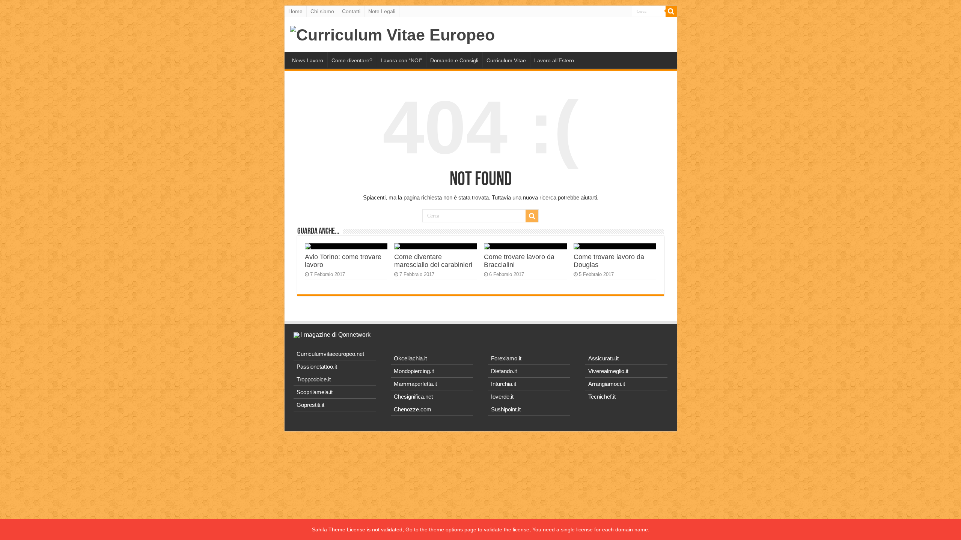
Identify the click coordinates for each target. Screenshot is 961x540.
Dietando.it (504, 371)
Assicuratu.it (603, 358)
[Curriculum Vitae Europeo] (392, 34)
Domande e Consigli (454, 60)
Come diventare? (351, 60)
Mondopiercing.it (414, 371)
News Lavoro (307, 60)
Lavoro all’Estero (554, 60)
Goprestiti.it (310, 405)
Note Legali (381, 11)
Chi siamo (322, 11)
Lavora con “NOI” (401, 60)
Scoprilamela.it (315, 392)
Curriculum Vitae (506, 60)
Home (295, 11)
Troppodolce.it (314, 379)
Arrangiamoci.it (606, 384)
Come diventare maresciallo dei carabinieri (433, 260)
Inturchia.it (503, 384)
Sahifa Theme (328, 529)
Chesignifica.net (413, 396)
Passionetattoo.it (317, 366)
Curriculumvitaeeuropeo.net (330, 354)
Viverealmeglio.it (608, 371)
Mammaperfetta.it (415, 384)
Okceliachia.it (410, 358)
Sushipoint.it (506, 409)
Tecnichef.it (602, 396)
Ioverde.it (502, 396)
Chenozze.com (412, 409)
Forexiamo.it (506, 358)
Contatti (351, 11)
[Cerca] (671, 11)
